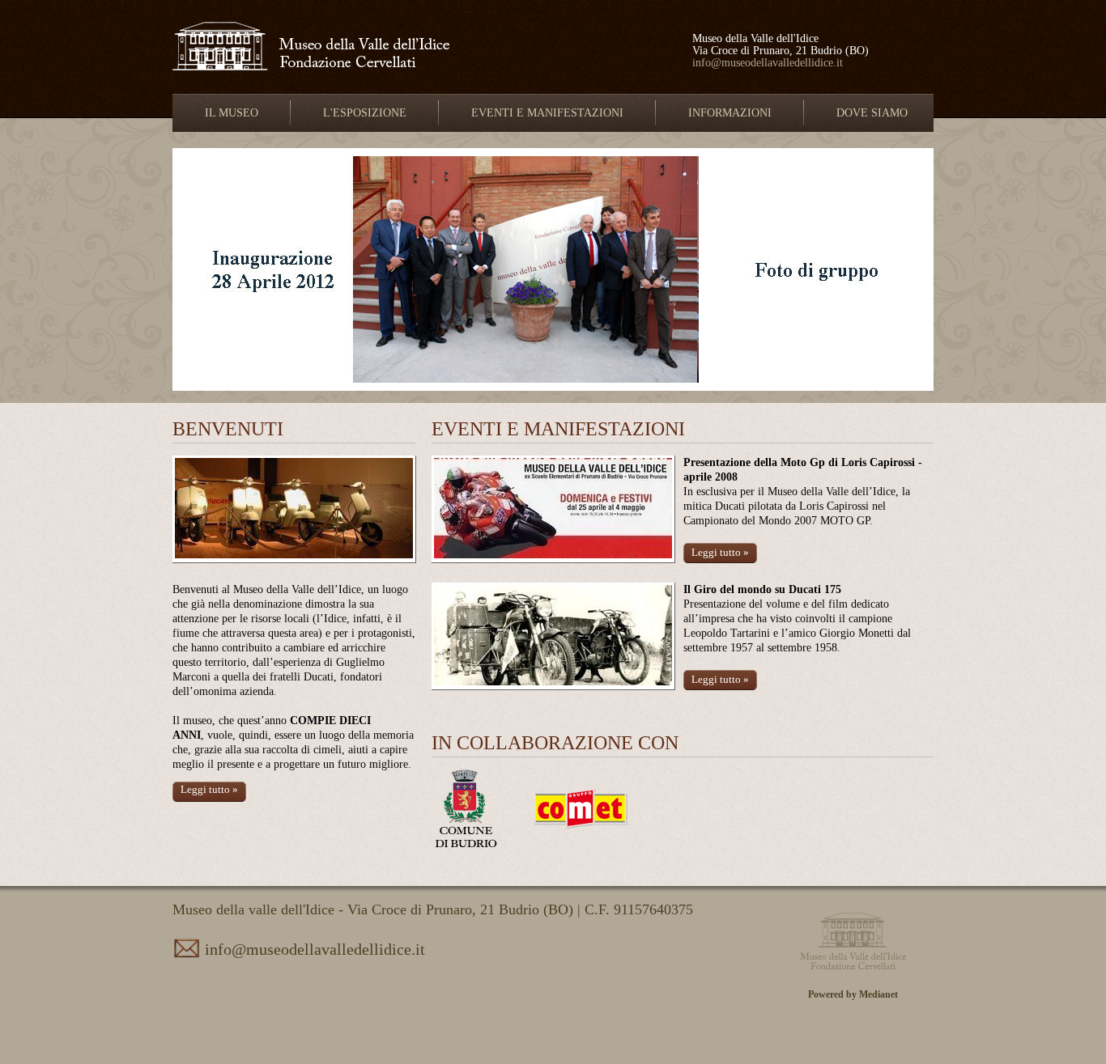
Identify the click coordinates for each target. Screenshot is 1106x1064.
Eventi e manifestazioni (547, 113)
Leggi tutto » (209, 789)
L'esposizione (364, 113)
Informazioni (730, 113)
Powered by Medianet (853, 994)
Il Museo (231, 113)
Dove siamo (872, 113)
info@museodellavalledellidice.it (767, 63)
